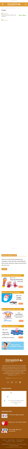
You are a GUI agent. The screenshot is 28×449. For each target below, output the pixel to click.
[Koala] (4, 13)
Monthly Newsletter (9, 255)
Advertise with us (11, 440)
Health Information (18, 447)
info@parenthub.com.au (17, 378)
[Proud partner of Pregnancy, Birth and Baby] (14, 396)
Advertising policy (20, 440)
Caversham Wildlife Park (11, 8)
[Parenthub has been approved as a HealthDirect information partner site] (14, 393)
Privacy (13, 441)
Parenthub (15, 444)
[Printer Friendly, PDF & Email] (22, 15)
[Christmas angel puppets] (4, 416)
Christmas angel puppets (16, 414)
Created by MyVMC (10, 447)
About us (18, 375)
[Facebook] (7, 382)
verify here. (16, 403)
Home (2, 8)
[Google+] (12, 382)
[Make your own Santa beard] (4, 423)
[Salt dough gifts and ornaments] (4, 431)
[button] (26, 4)
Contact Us (8, 441)
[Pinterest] (16, 382)
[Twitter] (20, 382)
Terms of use (19, 441)
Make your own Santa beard (17, 422)
